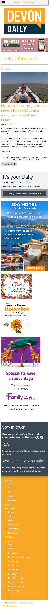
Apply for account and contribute (24, 193)
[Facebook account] (41, 437)
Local (10, 487)
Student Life (13, 565)
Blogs (10, 544)
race (8, 160)
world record (15, 160)
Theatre (11, 516)
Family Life (13, 561)
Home (8, 480)
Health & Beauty (15, 578)
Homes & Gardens (16, 586)
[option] (24, 45)
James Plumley (26, 160)
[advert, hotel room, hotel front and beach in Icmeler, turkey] (24, 236)
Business (12, 500)
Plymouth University (13, 158)
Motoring (9, 595)
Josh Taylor (36, 160)
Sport (7, 504)
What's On (10, 508)
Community (13, 528)
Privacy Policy (13, 603)
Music (11, 520)
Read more (7, 164)
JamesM (14, 124)
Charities (12, 548)
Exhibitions (13, 524)
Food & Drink (14, 573)
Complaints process (10, 606)
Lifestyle (9, 541)
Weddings (10, 537)
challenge (31, 158)
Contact (5, 603)
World (11, 496)
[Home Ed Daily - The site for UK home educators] (24, 45)
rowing (24, 158)
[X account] (37, 437)
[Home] (24, 21)
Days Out (12, 533)
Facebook (30, 437)
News (8, 484)
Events (11, 511)
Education (12, 552)
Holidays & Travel (16, 582)
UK (9, 492)
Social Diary (13, 590)
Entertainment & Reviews (19, 557)
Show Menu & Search (24, 2)
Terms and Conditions (26, 603)
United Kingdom (41, 158)
